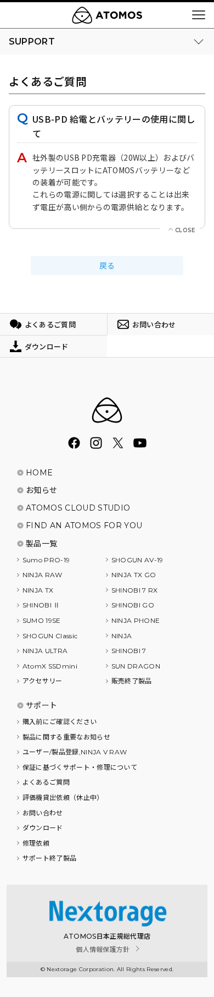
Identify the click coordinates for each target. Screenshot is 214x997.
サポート (41, 705)
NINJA (121, 636)
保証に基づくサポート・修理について (79, 767)
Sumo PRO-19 (46, 560)
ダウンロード (42, 828)
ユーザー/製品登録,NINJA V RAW (74, 752)
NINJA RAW (42, 575)
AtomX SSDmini (49, 666)
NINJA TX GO (133, 575)
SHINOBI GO (132, 605)
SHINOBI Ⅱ (41, 605)
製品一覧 (41, 544)
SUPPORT (32, 41)
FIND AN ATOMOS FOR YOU (84, 525)
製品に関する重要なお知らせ (66, 737)
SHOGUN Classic (49, 636)
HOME (39, 473)
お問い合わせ (42, 813)
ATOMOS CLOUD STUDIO (78, 508)
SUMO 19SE (41, 620)
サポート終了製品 (49, 858)
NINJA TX (38, 590)
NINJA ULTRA (45, 651)
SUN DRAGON (135, 666)
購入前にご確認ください (59, 721)
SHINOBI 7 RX (134, 590)
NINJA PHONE (135, 620)
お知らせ (41, 490)
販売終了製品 (131, 681)
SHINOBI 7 (129, 651)
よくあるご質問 (46, 782)
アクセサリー (42, 681)
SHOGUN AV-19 (137, 560)
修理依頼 (35, 843)
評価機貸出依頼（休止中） (63, 797)
